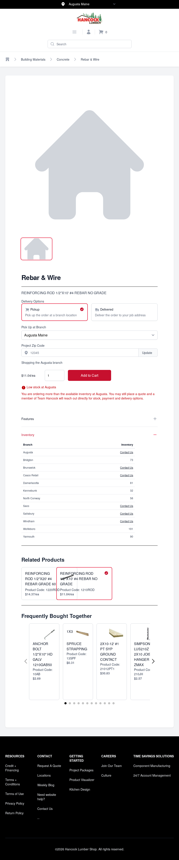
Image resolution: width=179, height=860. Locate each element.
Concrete (63, 59)
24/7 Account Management (152, 775)
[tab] (36, 248)
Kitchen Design (79, 789)
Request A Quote (49, 765)
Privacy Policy (14, 803)
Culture (106, 775)
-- (38, 818)
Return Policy (14, 813)
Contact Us (126, 452)
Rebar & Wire (90, 59)
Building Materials (33, 59)
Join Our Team (111, 765)
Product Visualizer (81, 779)
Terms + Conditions (12, 781)
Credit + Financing (12, 767)
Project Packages (81, 770)
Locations (44, 775)
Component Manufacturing (151, 765)
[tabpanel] (89, 165)
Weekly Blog (45, 785)
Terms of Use (14, 793)
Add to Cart (89, 375)
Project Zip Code (33, 345)
